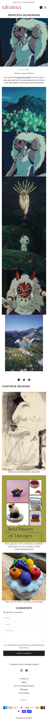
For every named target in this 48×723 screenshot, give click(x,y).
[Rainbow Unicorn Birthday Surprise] (14, 7)
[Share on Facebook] (18, 379)
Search (24, 682)
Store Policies (24, 693)
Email (7, 624)
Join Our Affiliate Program (24, 686)
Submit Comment (24, 653)
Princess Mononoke (23, 77)
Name (7, 617)
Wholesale (24, 689)
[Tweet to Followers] (24, 379)
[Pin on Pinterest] (29, 379)
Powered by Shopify (24, 718)
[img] (21, 670)
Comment (9, 631)
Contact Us (24, 679)
